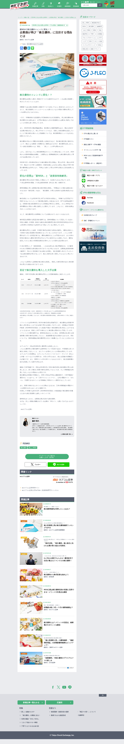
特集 (43, 6)
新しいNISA (32, 448)
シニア (84, 41)
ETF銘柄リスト (89, 139)
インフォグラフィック (89, 45)
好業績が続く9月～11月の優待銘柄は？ (58, 607)
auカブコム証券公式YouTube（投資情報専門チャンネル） (40, 490)
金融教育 (99, 26)
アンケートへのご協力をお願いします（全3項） (47, 456)
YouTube (86, 2)
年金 (100, 30)
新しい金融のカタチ (27, 712)
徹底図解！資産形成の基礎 (60, 712)
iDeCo (84, 26)
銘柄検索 (68, 6)
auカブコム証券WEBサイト (30, 488)
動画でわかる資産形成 (58, 715)
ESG (90, 41)
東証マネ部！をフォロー (95, 186)
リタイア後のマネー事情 (29, 722)
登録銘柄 (76, 6)
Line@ (88, 2)
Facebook (82, 2)
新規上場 (85, 49)
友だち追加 (60, 464)
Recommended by (62, 667)
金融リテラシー (95, 49)
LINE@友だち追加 (93, 180)
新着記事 (35, 6)
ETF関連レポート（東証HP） (93, 163)
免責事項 (81, 715)
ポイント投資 (98, 41)
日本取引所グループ (90, 215)
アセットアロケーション (89, 37)
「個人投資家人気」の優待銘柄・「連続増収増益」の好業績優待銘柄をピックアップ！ (59, 642)
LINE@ (70, 687)
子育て (92, 34)
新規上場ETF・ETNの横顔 (92, 144)
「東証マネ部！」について (94, 2)
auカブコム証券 (38, 44)
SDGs (99, 45)
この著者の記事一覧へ (66, 434)
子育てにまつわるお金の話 (30, 726)
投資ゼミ (51, 6)
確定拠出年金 (96, 22)
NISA (94, 30)
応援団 (59, 6)
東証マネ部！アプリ (93, 175)
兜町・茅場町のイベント (92, 220)
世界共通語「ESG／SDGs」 (30, 719)
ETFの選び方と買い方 (91, 133)
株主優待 (29, 44)
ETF (100, 37)
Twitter (84, 2)
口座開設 (99, 34)
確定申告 (85, 34)
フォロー (37, 464)
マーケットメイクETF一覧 (92, 150)
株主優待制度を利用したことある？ (57, 509)
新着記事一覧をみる (31, 702)
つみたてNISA (86, 30)
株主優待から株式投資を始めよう (56, 574)
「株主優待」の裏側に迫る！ (30, 715)
